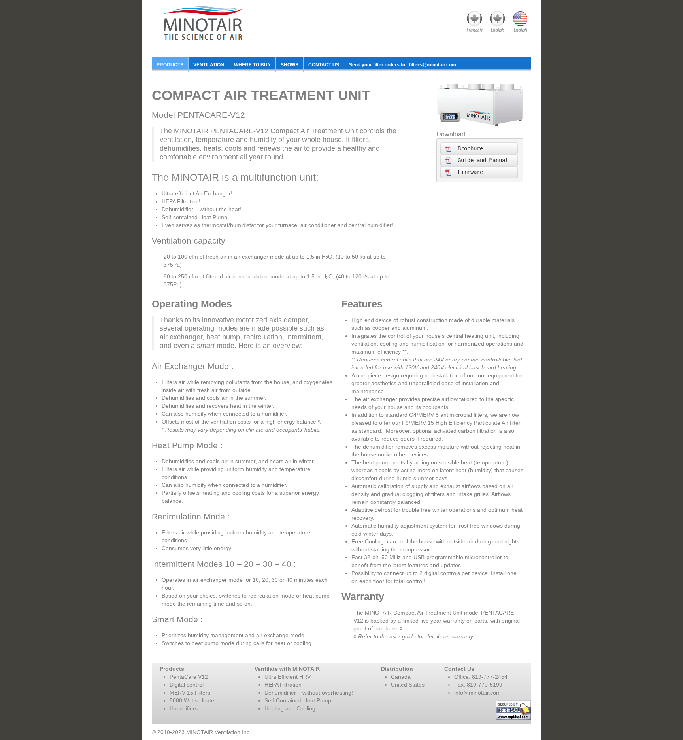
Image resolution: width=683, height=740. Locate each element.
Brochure (467, 148)
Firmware (467, 172)
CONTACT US (323, 65)
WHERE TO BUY (252, 65)
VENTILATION (208, 65)
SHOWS (289, 65)
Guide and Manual (479, 160)
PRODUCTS (170, 65)
